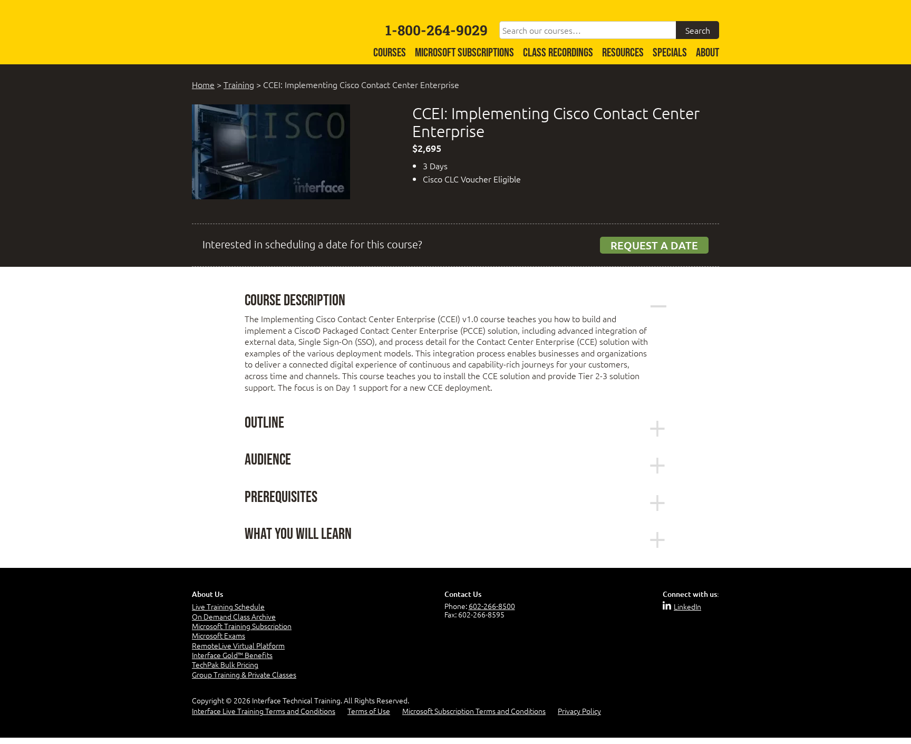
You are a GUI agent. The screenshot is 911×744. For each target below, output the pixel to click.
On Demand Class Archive (234, 616)
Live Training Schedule (228, 606)
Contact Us (462, 594)
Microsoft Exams (218, 635)
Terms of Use (368, 711)
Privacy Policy (579, 711)
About (707, 53)
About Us (207, 594)
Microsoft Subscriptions (464, 53)
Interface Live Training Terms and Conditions (263, 711)
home (203, 84)
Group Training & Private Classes (244, 674)
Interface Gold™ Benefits (232, 655)
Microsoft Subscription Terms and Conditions (474, 711)
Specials (670, 53)
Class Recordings (558, 53)
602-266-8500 (492, 606)
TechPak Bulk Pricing (225, 664)
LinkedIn (687, 606)
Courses (389, 53)
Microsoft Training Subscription (242, 626)
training (239, 84)
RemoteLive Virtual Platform (238, 645)
